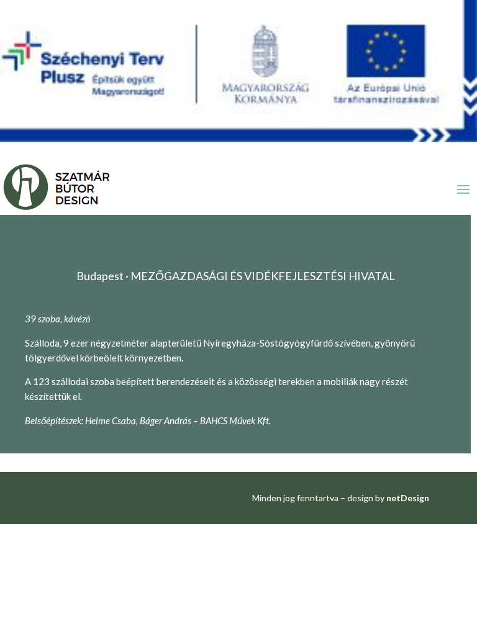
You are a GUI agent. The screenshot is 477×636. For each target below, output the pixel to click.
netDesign (407, 498)
